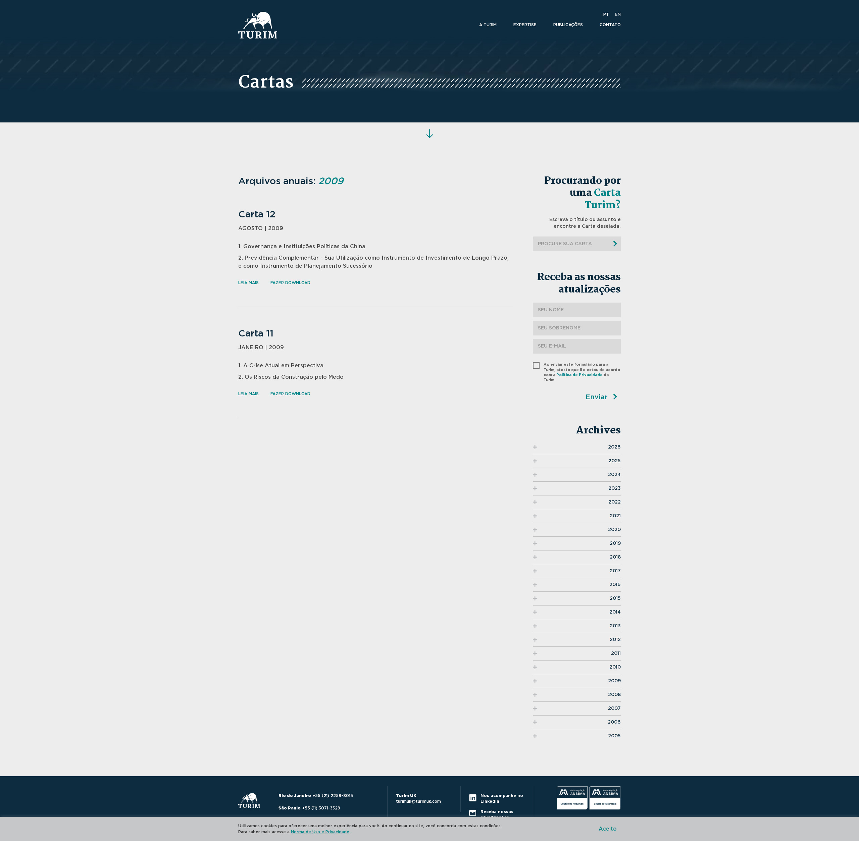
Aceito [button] (608, 829)
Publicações (568, 25)
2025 (614, 461)
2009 (614, 681)
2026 (614, 447)
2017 (615, 571)
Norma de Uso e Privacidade (320, 832)
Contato (610, 25)
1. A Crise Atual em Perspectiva (280, 365)
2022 (614, 502)
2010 (615, 667)
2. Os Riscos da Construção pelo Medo (291, 377)
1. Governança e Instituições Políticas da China (301, 246)
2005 (614, 736)
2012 (615, 639)
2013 (615, 626)
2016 (615, 584)
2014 (615, 612)
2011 (616, 653)
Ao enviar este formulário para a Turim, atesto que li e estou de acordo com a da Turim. (582, 372)
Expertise (525, 25)
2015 (615, 598)
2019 (615, 543)
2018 (615, 557)
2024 (614, 474)
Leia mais (248, 283)
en (618, 14)
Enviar (598, 397)
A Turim (488, 25)
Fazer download (290, 283)
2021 (615, 516)
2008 (614, 694)
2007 (614, 708)
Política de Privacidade (579, 375)
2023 (614, 488)
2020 (614, 529)
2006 (614, 722)
